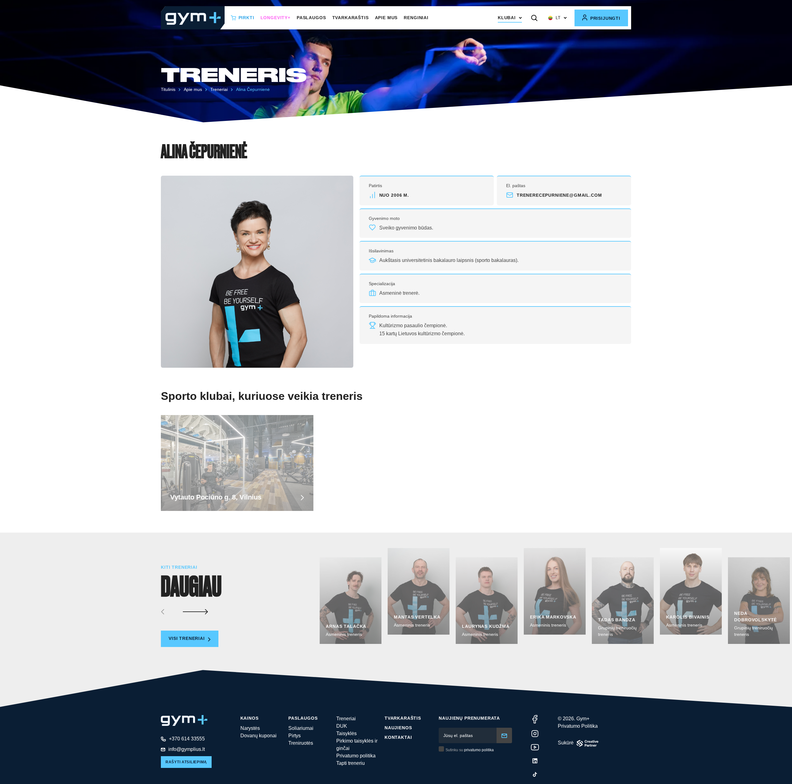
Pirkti (246, 17)
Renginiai (416, 17)
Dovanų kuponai (258, 735)
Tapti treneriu (350, 763)
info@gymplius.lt (186, 749)
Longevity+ (275, 17)
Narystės (250, 728)
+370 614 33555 (187, 738)
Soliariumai (300, 728)
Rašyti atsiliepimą (186, 762)
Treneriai (346, 718)
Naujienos (398, 727)
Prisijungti (604, 18)
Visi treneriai (187, 638)
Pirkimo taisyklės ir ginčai (356, 744)
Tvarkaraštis (350, 17)
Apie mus (386, 17)
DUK (341, 726)
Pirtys (294, 735)
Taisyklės (346, 733)
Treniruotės (300, 743)
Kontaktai (398, 737)
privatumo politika (479, 750)
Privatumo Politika (578, 726)
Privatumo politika (356, 755)
